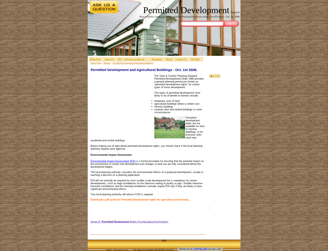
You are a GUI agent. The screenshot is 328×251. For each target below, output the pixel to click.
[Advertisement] (165, 40)
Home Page (95, 59)
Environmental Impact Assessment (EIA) (113, 161)
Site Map (195, 59)
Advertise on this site (134, 59)
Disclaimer (157, 59)
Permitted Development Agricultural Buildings (133, 63)
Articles (106, 63)
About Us (109, 59)
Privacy (169, 59)
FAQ (119, 59)
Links (164, 240)
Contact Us (181, 59)
